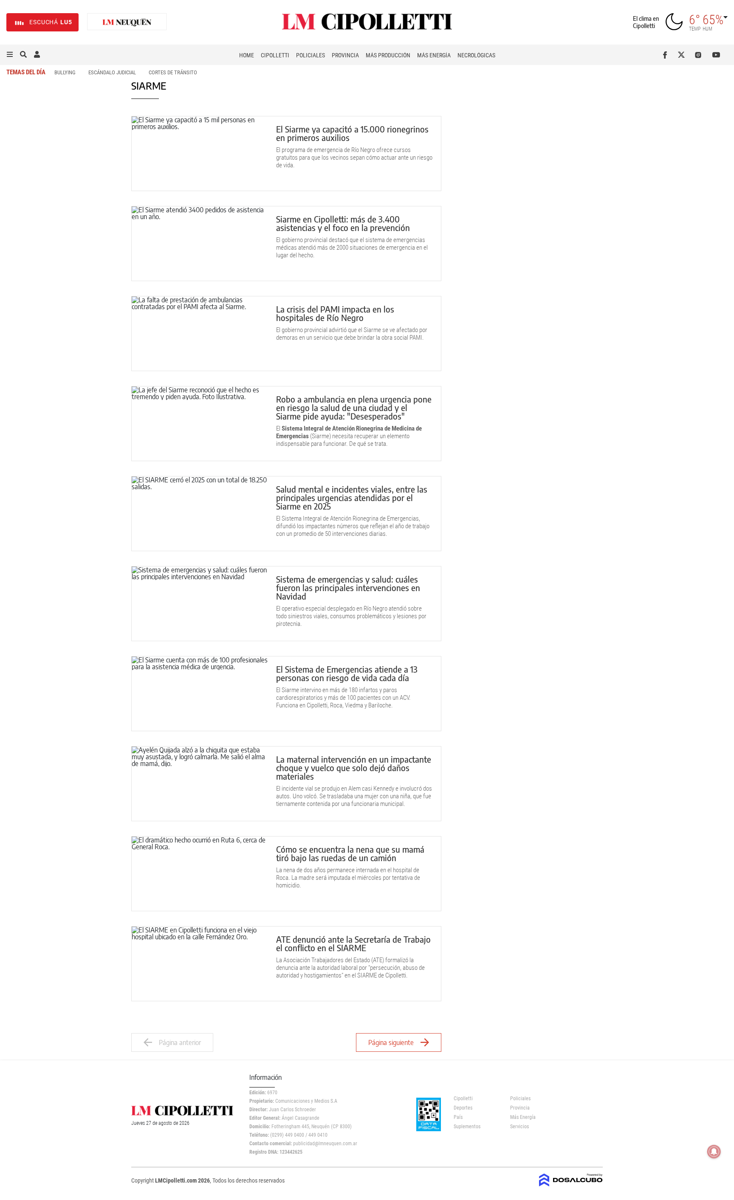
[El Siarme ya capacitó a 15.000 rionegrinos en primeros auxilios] (200, 153)
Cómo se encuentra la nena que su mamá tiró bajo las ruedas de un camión (350, 853)
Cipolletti (275, 55)
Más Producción (388, 55)
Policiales (310, 55)
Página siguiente (391, 1042)
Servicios (519, 1126)
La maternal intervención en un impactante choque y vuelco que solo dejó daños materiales (353, 767)
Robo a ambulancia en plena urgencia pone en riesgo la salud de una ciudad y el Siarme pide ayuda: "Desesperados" (354, 407)
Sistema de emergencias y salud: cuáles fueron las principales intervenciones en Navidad (348, 587)
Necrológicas (476, 55)
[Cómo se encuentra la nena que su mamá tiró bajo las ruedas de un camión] (200, 874)
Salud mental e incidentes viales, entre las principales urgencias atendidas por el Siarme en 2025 (351, 497)
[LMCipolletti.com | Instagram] (699, 55)
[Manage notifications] (714, 1151)
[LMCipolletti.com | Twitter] (683, 55)
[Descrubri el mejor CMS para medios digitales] (571, 1184)
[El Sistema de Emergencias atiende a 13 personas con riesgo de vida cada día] (200, 693)
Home (246, 55)
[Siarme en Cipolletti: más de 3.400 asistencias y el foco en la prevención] (200, 243)
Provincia (345, 55)
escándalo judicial (112, 72)
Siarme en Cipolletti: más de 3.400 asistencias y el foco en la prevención (343, 223)
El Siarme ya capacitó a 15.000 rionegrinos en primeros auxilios (352, 133)
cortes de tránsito (173, 72)
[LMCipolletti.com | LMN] (127, 22)
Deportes (463, 1107)
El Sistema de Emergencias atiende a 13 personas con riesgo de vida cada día (347, 673)
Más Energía (434, 55)
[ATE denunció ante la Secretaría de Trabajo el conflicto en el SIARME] (200, 964)
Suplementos (467, 1126)
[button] (9, 54)
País (458, 1117)
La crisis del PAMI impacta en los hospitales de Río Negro (335, 313)
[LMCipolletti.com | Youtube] (716, 55)
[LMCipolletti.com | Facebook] (666, 55)
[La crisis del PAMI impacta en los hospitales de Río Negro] (200, 333)
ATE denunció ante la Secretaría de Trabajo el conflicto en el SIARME (353, 943)
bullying (65, 72)
